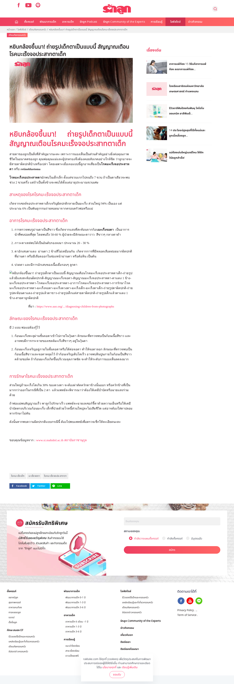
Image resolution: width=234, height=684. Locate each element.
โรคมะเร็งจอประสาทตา (55, 476)
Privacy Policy (185, 610)
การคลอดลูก (15, 612)
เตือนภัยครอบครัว (37, 29)
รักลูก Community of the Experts (124, 22)
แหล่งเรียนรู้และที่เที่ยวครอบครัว (24, 641)
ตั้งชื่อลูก (13, 622)
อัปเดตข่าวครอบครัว (18, 651)
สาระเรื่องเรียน (72, 651)
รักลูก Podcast (88, 22)
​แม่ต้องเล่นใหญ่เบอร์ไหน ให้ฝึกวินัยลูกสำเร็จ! (186, 154)
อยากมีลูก (13, 597)
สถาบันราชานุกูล (76, 440)
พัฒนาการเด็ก (48, 22)
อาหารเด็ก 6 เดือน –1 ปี (76, 621)
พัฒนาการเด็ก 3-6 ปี (75, 607)
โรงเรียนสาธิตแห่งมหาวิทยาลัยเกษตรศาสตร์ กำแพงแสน (186, 88)
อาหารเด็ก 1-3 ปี (73, 626)
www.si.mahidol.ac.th (49, 440)
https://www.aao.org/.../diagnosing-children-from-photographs (75, 306)
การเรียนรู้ (157, 22)
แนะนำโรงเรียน (72, 646)
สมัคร (172, 550)
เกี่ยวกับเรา (126, 635)
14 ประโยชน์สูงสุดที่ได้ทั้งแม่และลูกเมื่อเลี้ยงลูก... (187, 132)
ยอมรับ (117, 675)
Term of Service (186, 615)
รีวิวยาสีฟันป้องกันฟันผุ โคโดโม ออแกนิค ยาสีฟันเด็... (186, 110)
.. (196, 610)
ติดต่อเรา (125, 642)
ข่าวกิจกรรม (195, 22)
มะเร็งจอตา (34, 476)
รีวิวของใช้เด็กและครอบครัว (22, 636)
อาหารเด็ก (68, 22)
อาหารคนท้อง (15, 607)
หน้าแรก (11, 29)
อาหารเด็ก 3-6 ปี (73, 631)
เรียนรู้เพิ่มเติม (130, 667)
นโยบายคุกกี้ (109, 667)
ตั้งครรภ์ (29, 22)
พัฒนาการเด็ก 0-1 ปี (75, 597)
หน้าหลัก (16, 21)
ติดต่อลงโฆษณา (129, 649)
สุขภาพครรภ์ (15, 602)
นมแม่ (12, 617)
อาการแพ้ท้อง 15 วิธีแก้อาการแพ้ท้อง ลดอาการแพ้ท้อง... (187, 66)
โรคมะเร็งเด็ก (17, 476)
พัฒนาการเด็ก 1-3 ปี (75, 602)
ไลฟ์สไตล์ (175, 22)
